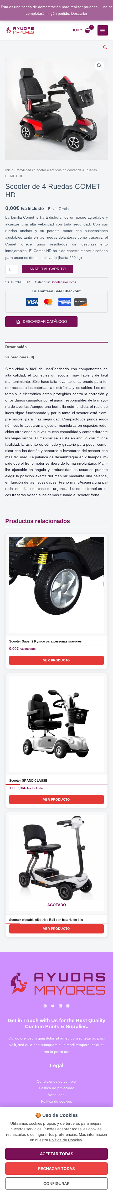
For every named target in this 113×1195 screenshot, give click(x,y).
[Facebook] (68, 1006)
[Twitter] (52, 1006)
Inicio (9, 170)
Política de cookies (56, 1101)
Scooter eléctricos (48, 170)
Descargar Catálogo (45, 322)
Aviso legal (56, 1095)
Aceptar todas (56, 1153)
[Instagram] (45, 1006)
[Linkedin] (60, 1006)
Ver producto (56, 660)
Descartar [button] (79, 14)
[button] (105, 47)
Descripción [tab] (16, 347)
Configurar (56, 1183)
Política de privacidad (56, 1088)
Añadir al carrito (47, 269)
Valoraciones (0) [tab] (19, 357)
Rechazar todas (56, 1168)
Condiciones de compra (56, 1081)
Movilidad (24, 170)
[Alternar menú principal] (102, 30)
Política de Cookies (65, 1140)
